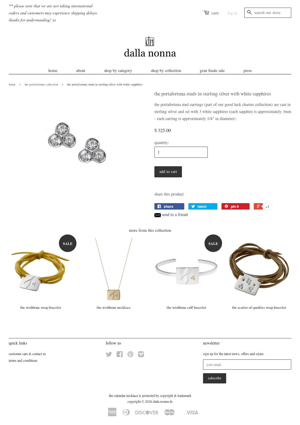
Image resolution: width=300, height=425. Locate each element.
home (52, 70)
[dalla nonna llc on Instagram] (141, 355)
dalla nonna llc (163, 401)
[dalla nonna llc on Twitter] (109, 355)
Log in (232, 13)
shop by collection (166, 70)
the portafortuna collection (41, 84)
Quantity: (161, 142)
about (80, 70)
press (247, 70)
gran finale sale (212, 70)
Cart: (215, 13)
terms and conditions (23, 360)
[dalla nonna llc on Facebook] (119, 355)
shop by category (118, 70)
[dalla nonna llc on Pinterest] (130, 355)
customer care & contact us (27, 353)
